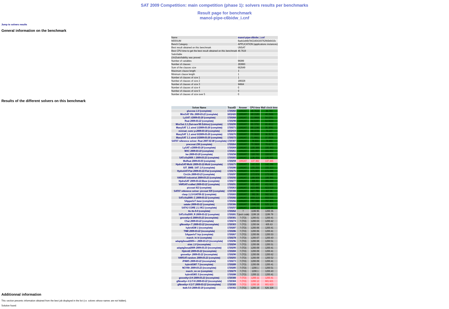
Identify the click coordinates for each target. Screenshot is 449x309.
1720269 (231, 147)
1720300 (231, 278)
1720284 (231, 251)
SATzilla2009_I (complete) (199, 157)
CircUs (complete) (199, 174)
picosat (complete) (199, 187)
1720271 (231, 127)
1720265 (231, 194)
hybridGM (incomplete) (199, 227)
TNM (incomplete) (199, 231)
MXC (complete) (199, 151)
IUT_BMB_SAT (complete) (199, 167)
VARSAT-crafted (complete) (199, 184)
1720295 (231, 247)
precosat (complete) (199, 144)
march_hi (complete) (199, 237)
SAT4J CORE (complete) (199, 207)
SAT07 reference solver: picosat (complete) (199, 191)
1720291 (231, 184)
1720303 (231, 224)
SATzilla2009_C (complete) (199, 197)
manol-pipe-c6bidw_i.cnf (251, 37)
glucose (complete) (199, 111)
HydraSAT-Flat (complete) (199, 171)
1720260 (231, 111)
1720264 (231, 144)
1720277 (231, 181)
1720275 (231, 164)
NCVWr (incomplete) (199, 267)
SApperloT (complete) (199, 201)
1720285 (231, 267)
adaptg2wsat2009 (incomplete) (199, 247)
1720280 (231, 167)
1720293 (231, 257)
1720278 (231, 237)
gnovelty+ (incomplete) (199, 254)
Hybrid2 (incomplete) (199, 251)
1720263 (231, 187)
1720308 (231, 191)
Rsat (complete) (199, 121)
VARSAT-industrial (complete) (199, 177)
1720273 (231, 261)
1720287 (231, 227)
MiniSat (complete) (199, 124)
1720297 (231, 174)
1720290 (231, 254)
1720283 (231, 157)
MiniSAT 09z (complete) (199, 114)
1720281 (231, 214)
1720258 (231, 154)
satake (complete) (199, 204)
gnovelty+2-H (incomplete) (199, 278)
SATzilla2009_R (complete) (199, 214)
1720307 (231, 141)
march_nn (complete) (199, 271)
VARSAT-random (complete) (199, 257)
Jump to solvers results (14, 24)
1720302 (231, 288)
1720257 (231, 207)
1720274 (231, 221)
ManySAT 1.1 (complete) (199, 127)
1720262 (231, 211)
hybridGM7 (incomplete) (199, 264)
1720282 (231, 197)
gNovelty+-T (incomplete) (199, 224)
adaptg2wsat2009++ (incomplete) (199, 241)
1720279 (231, 271)
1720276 (231, 171)
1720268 (231, 117)
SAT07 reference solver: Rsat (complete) (199, 141)
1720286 (231, 231)
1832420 (231, 114)
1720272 (231, 137)
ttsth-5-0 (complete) (199, 288)
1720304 (231, 281)
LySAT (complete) (199, 117)
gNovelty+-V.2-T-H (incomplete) (199, 281)
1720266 (231, 201)
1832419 (231, 131)
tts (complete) (199, 211)
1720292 (231, 177)
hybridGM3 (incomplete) (199, 274)
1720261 (231, 151)
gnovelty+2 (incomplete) (199, 217)
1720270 (231, 134)
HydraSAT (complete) (199, 181)
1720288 (231, 274)
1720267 (231, 234)
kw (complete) (199, 154)
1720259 (231, 161)
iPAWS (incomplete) (199, 261)
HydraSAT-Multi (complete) (199, 164)
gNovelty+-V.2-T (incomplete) (199, 284)
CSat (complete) (199, 221)
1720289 (231, 264)
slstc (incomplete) (199, 244)
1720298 (231, 121)
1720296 (231, 241)
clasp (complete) (199, 194)
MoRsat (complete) (199, 161)
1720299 (231, 124)
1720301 (231, 217)
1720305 (231, 284)
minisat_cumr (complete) (199, 131)
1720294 (231, 244)
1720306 (231, 204)
